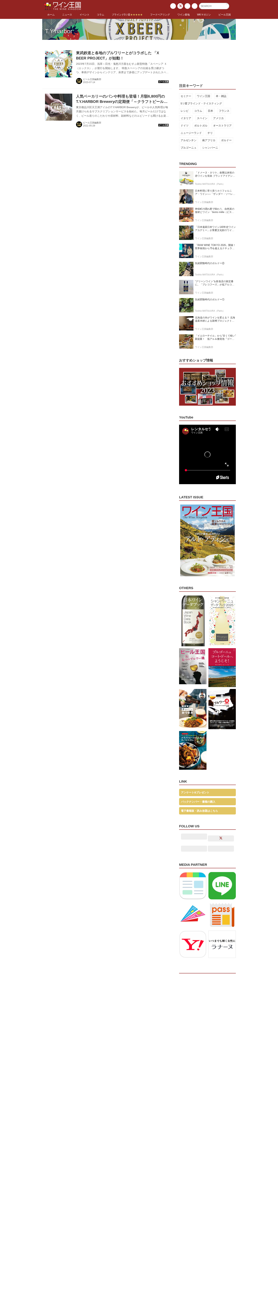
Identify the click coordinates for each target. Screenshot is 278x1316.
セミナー (186, 96)
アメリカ (218, 118)
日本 (210, 110)
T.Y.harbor (58, 31)
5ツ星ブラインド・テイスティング (201, 103)
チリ (210, 132)
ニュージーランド (191, 132)
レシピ (185, 110)
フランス (224, 110)
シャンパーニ (210, 147)
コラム (198, 110)
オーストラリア (222, 125)
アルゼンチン (188, 140)
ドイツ (185, 125)
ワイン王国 (203, 96)
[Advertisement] (207, 59)
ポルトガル (200, 125)
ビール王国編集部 (92, 79)
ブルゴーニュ (188, 147)
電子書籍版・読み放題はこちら (199, 810)
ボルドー (226, 140)
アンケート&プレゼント (195, 792)
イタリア (186, 118)
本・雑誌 (221, 96)
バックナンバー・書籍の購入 (198, 801)
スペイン (202, 118)
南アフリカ (208, 140)
